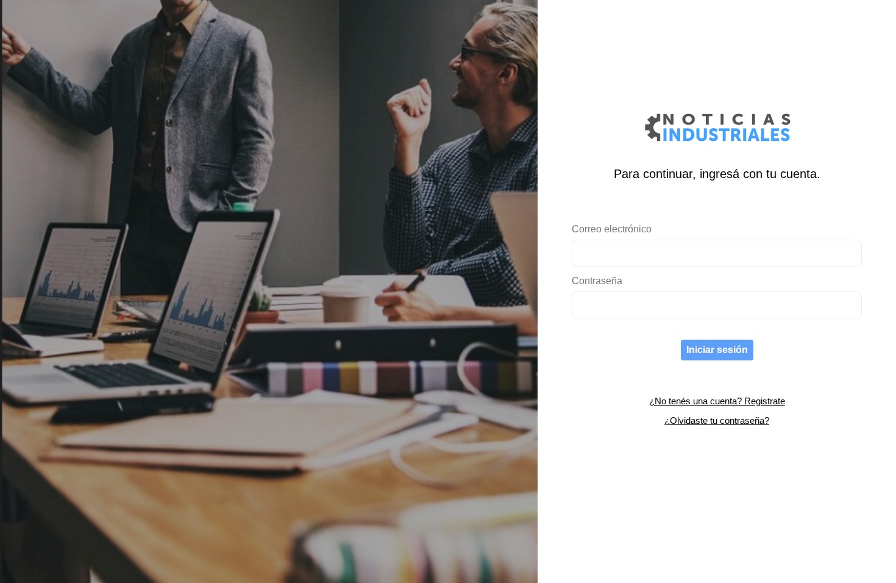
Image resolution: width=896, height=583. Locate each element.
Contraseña (597, 281)
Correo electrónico (612, 229)
